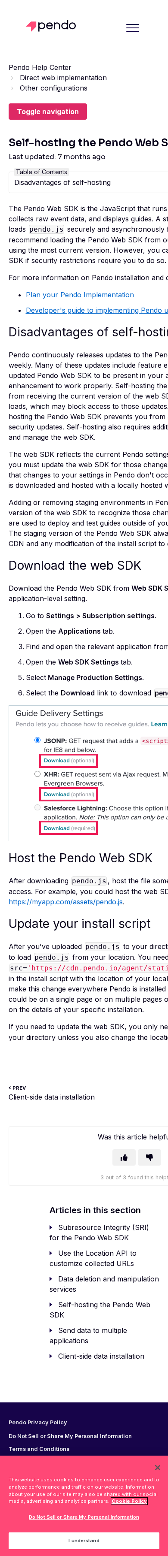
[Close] (157, 1467)
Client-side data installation (101, 1356)
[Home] (53, 26)
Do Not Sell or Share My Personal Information (84, 1517)
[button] (133, 27)
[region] (84, 1506)
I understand (83, 1541)
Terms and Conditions (39, 1449)
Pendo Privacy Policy (38, 1423)
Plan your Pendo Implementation (80, 294)
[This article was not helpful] (149, 1157)
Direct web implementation (63, 77)
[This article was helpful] (124, 1157)
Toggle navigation (48, 111)
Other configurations (53, 88)
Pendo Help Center (40, 67)
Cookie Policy (129, 1501)
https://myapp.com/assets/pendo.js (66, 901)
